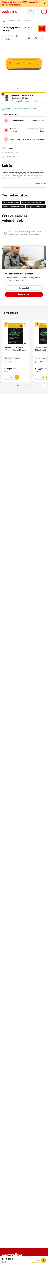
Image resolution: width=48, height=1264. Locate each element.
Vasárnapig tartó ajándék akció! (24, 101)
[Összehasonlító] (36, 37)
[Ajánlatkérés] (29, 37)
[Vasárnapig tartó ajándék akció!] (6, 324)
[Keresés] (31, 11)
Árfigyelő (9, 148)
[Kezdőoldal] (3, 20)
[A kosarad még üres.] (37, 11)
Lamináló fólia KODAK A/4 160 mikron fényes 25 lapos (15, 349)
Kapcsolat (24, 288)
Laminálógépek (30, 21)
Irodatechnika (14, 21)
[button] (18, 88)
